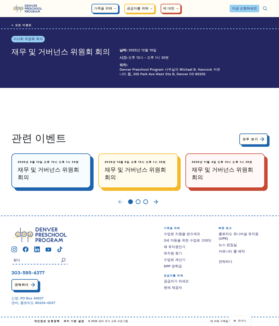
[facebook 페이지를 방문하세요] (25, 249)
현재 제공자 (173, 288)
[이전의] (120, 202)
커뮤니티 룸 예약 (232, 251)
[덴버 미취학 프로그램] (27, 8)
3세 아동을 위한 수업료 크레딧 (187, 240)
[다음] (156, 202)
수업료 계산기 (174, 260)
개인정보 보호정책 (47, 321)
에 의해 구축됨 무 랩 (222, 321)
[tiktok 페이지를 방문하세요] (60, 249)
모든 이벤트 (23, 25)
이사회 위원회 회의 (28, 39)
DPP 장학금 (173, 266)
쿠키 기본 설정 (74, 321)
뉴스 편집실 (228, 245)
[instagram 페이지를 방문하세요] (14, 249)
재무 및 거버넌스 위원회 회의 (48, 174)
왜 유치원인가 (174, 247)
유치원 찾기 (173, 253)
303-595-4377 (28, 273)
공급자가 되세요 (176, 281)
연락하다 (22, 285)
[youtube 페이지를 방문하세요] (48, 249)
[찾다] (265, 8)
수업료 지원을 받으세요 (182, 234)
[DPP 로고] (39, 234)
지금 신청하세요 (244, 8)
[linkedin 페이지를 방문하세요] (37, 249)
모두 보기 (250, 139)
